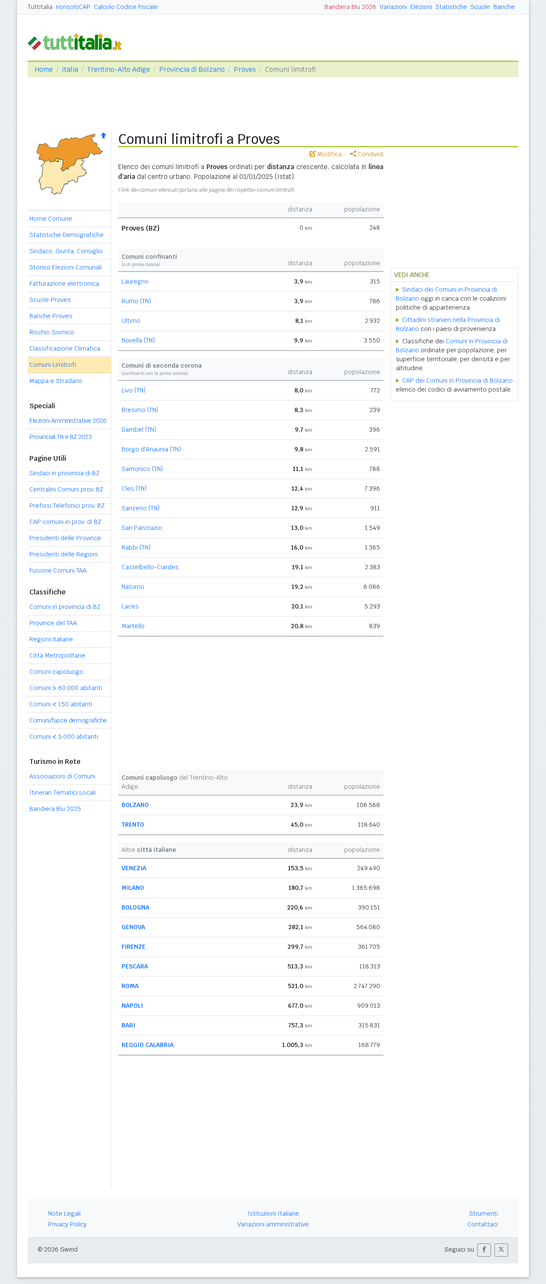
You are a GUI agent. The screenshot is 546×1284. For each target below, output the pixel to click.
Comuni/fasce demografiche (68, 720)
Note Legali (64, 1213)
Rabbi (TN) (136, 547)
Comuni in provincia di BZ (64, 607)
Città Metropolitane (57, 655)
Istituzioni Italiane (273, 1213)
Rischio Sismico (51, 332)
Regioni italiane (51, 639)
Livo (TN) (133, 390)
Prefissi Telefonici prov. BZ (67, 505)
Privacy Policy (67, 1224)
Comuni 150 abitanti (60, 704)
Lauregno (135, 281)
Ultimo (131, 321)
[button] (484, 1250)
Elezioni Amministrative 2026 (67, 420)
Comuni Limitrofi (52, 365)
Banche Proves (51, 316)
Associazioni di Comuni (62, 776)
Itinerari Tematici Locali (62, 792)
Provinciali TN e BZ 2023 (60, 437)
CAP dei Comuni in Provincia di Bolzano (457, 380)
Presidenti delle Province (65, 538)
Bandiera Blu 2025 (55, 809)
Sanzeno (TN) (141, 508)
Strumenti (483, 1213)
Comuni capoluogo (56, 672)
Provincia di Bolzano (192, 69)
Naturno (133, 587)
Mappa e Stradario (55, 381)
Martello (133, 626)
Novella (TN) (138, 340)
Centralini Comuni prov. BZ (66, 489)
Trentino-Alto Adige (118, 69)
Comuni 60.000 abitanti (65, 688)
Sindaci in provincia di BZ (64, 473)
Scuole (480, 7)
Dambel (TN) (139, 429)
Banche (504, 7)
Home (44, 69)
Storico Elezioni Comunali (65, 267)
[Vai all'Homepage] (78, 41)
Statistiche (451, 7)
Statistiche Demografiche (66, 235)
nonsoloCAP (73, 7)
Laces (130, 606)
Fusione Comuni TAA (58, 570)
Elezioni (421, 7)
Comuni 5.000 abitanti (63, 736)
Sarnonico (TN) (142, 469)
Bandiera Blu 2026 (350, 7)
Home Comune (50, 218)
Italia (70, 69)
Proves (245, 69)
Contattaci (483, 1224)
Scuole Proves (50, 300)
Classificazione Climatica (64, 348)
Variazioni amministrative (273, 1224)
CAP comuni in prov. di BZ (65, 522)
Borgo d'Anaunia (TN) (151, 449)
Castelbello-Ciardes (150, 567)
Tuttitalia (40, 7)
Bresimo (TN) (140, 410)
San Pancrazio (142, 528)
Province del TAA (53, 623)
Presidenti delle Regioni (63, 554)
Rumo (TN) (136, 301)
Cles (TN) (134, 488)
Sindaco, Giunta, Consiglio (66, 251)
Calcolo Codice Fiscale (126, 7)
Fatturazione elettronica (64, 283)
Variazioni (393, 7)
